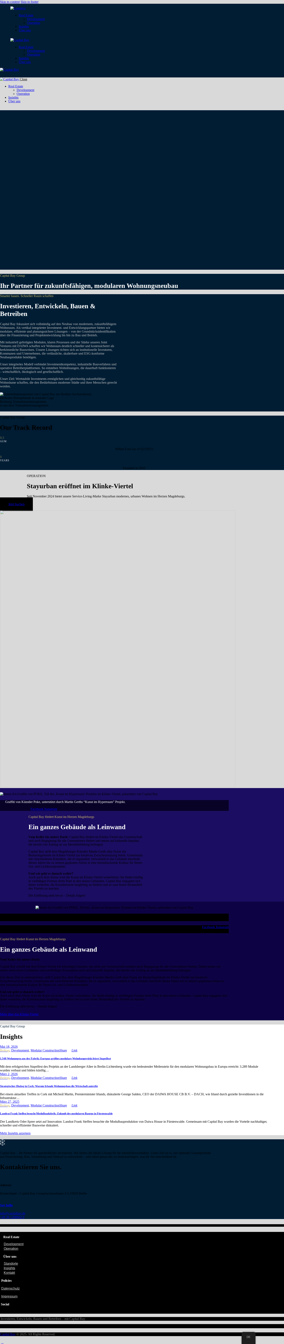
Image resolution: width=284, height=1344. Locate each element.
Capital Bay (8, 1334)
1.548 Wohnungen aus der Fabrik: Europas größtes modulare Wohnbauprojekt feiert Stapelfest (55, 1058)
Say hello (6, 1205)
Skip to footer (29, 2)
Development (20, 1050)
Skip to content (10, 2)
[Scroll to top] (2, 1342)
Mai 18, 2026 (9, 1046)
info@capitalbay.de (12, 1213)
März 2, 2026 (9, 1074)
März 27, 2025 (9, 1101)
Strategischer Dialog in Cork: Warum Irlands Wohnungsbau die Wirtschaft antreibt (49, 1086)
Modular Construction (45, 1050)
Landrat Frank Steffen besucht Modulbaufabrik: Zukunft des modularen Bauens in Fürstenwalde (56, 1113)
